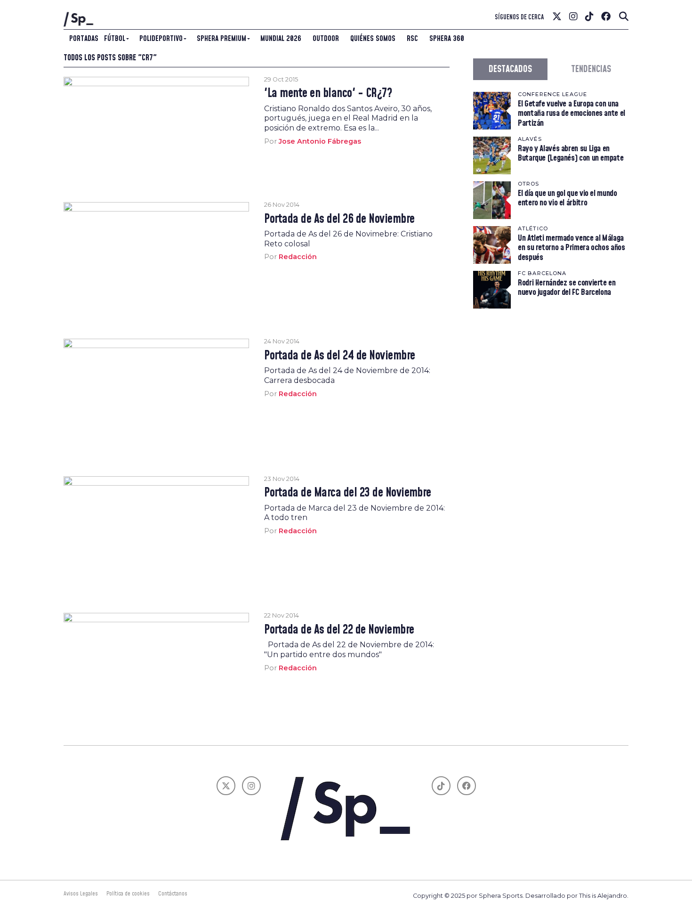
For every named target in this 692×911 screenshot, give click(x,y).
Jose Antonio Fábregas (320, 141)
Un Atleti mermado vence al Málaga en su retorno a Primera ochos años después (571, 247)
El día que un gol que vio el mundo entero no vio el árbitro (567, 198)
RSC (412, 38)
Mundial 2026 (280, 38)
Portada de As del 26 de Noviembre (339, 219)
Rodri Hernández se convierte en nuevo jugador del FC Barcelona (567, 287)
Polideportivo (161, 38)
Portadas (83, 38)
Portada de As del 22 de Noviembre (339, 630)
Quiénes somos (372, 38)
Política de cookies (128, 893)
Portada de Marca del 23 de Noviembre (347, 493)
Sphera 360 (446, 38)
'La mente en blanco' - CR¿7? (328, 93)
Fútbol (114, 38)
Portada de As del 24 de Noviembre (339, 356)
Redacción (298, 256)
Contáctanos (172, 893)
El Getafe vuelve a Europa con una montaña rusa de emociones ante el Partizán (571, 113)
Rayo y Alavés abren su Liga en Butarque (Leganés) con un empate (570, 153)
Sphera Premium (221, 38)
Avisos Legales (81, 893)
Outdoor (326, 38)
